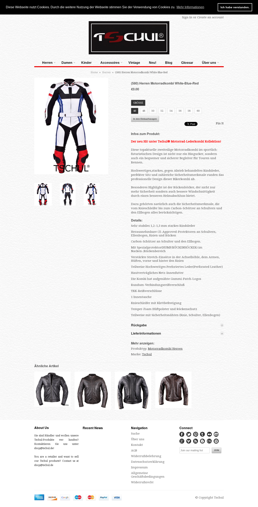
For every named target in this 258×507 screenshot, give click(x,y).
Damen (66, 62)
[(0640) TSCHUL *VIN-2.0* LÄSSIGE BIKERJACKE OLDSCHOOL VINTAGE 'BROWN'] (173, 407)
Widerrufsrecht (142, 482)
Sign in (187, 17)
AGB (134, 450)
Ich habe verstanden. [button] (235, 7)
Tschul (147, 354)
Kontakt (137, 445)
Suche (135, 433)
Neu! (152, 62)
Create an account (210, 17)
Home (94, 72)
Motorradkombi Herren (165, 348)
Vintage (134, 62)
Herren (47, 62)
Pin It (220, 123)
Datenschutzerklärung (147, 462)
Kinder (86, 62)
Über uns (209, 62)
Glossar (187, 62)
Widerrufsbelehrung (146, 456)
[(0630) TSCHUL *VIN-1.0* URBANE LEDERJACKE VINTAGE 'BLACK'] (52, 406)
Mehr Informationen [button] (190, 7)
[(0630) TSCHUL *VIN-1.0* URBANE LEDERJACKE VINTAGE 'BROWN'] (93, 409)
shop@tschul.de (43, 448)
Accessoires (110, 62)
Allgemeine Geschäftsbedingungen (147, 474)
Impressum (139, 467)
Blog (168, 62)
